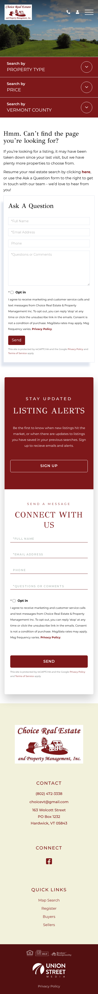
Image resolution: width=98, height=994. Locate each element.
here (86, 172)
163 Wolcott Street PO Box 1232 (49, 817)
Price (14, 90)
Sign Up (49, 466)
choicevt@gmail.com (48, 802)
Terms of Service (17, 353)
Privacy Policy (42, 329)
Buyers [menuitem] (49, 917)
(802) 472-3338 (69, 12)
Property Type (26, 69)
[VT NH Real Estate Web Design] (49, 970)
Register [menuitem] (49, 909)
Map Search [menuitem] (49, 900)
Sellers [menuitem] (49, 925)
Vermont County (29, 110)
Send (16, 340)
